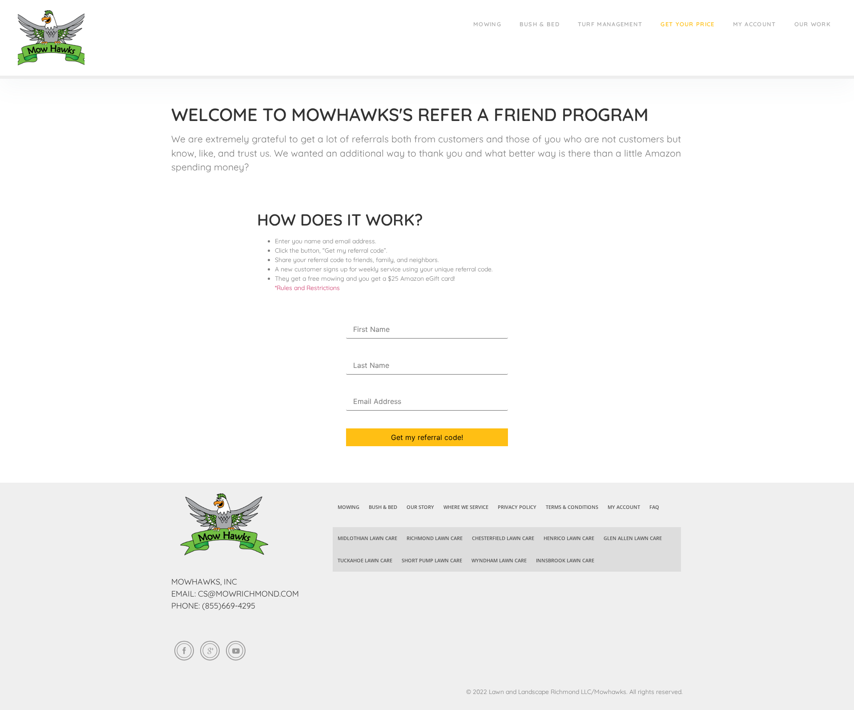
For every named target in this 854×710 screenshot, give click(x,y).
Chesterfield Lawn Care (503, 538)
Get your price (687, 24)
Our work (812, 24)
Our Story (420, 507)
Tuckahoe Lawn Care (365, 560)
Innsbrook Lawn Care (565, 560)
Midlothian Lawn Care (367, 538)
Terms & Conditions (572, 507)
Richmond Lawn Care (435, 538)
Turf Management (610, 24)
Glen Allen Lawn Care (633, 538)
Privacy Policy (517, 507)
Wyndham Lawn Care (499, 560)
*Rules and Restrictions (307, 288)
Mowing (487, 24)
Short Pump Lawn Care (432, 560)
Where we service (465, 507)
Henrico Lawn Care (569, 538)
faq (654, 507)
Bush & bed (540, 24)
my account (754, 24)
